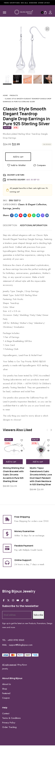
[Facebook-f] (3, 600)
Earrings (7, 208)
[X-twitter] (8, 600)
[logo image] (24, 12)
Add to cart (18, 156)
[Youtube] (17, 600)
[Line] (27, 600)
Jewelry (16, 208)
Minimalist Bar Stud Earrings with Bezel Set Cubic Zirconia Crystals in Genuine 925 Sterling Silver (38, 475)
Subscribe (38, 614)
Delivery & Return (15, 175)
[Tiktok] (22, 600)
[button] (51, 430)
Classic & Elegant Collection (32, 204)
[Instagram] (13, 600)
